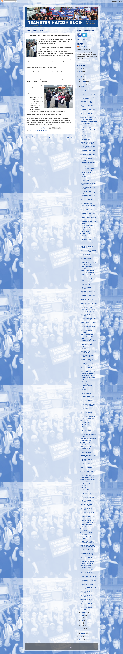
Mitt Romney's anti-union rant (88, 580)
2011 (80, 636)
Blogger (71, 647)
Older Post (69, 137)
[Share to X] (56, 128)
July (82, 617)
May (82, 623)
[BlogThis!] (55, 128)
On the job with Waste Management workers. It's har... (87, 430)
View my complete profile (83, 61)
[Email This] (53, 128)
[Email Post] (49, 128)
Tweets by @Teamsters (83, 39)
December (83, 81)
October (83, 86)
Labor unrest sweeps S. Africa (87, 570)
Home (50, 137)
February (83, 631)
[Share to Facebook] (58, 128)
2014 (80, 74)
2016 (80, 68)
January (83, 633)
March (82, 628)
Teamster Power (83, 47)
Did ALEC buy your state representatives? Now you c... (87, 205)
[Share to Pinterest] (60, 128)
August (83, 615)
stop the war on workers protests (38, 130)
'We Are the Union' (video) (87, 311)
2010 (80, 639)
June (82, 620)
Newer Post (30, 137)
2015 (80, 71)
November (83, 84)
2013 (80, 76)
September (84, 612)
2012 (80, 79)
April (82, 625)
